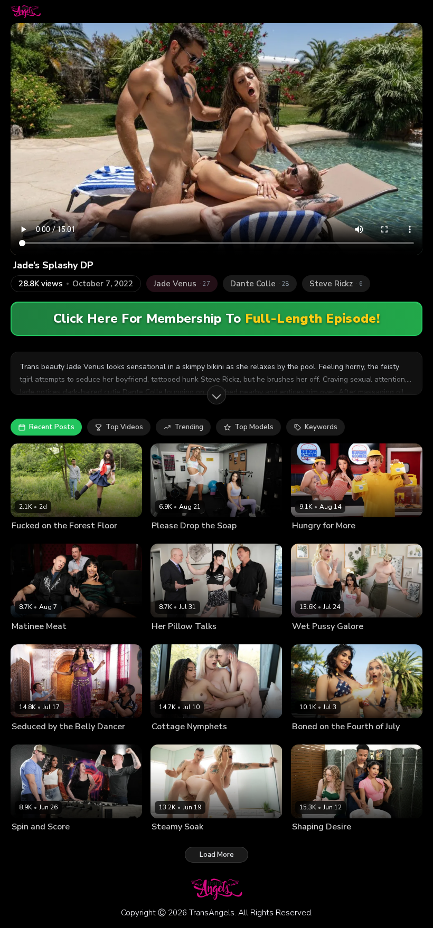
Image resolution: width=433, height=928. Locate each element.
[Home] (26, 11)
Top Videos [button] (124, 427)
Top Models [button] (254, 427)
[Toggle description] (216, 394)
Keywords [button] (321, 427)
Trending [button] (188, 427)
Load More (217, 854)
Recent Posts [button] (51, 427)
